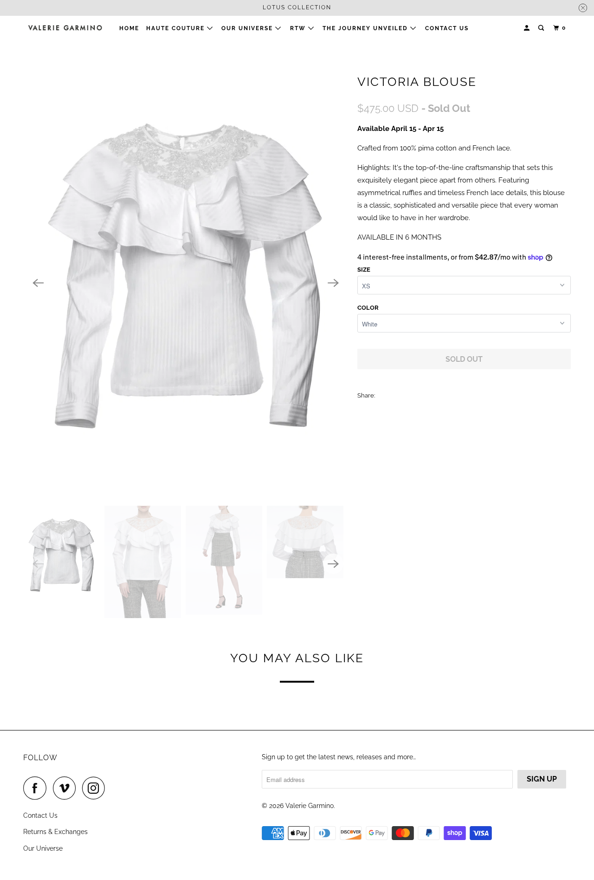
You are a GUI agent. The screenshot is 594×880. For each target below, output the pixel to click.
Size (363, 269)
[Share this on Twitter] (384, 395)
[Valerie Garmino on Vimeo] (66, 788)
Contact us (447, 28)
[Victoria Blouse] (186, 282)
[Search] (542, 28)
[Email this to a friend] (446, 395)
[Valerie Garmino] (65, 27)
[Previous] (38, 283)
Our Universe (43, 848)
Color (368, 307)
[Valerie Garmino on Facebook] (37, 788)
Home (129, 28)
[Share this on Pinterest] (425, 395)
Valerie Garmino (309, 805)
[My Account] (527, 28)
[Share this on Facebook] (405, 395)
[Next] (333, 283)
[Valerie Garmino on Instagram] (96, 788)
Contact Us (40, 815)
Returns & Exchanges (55, 831)
